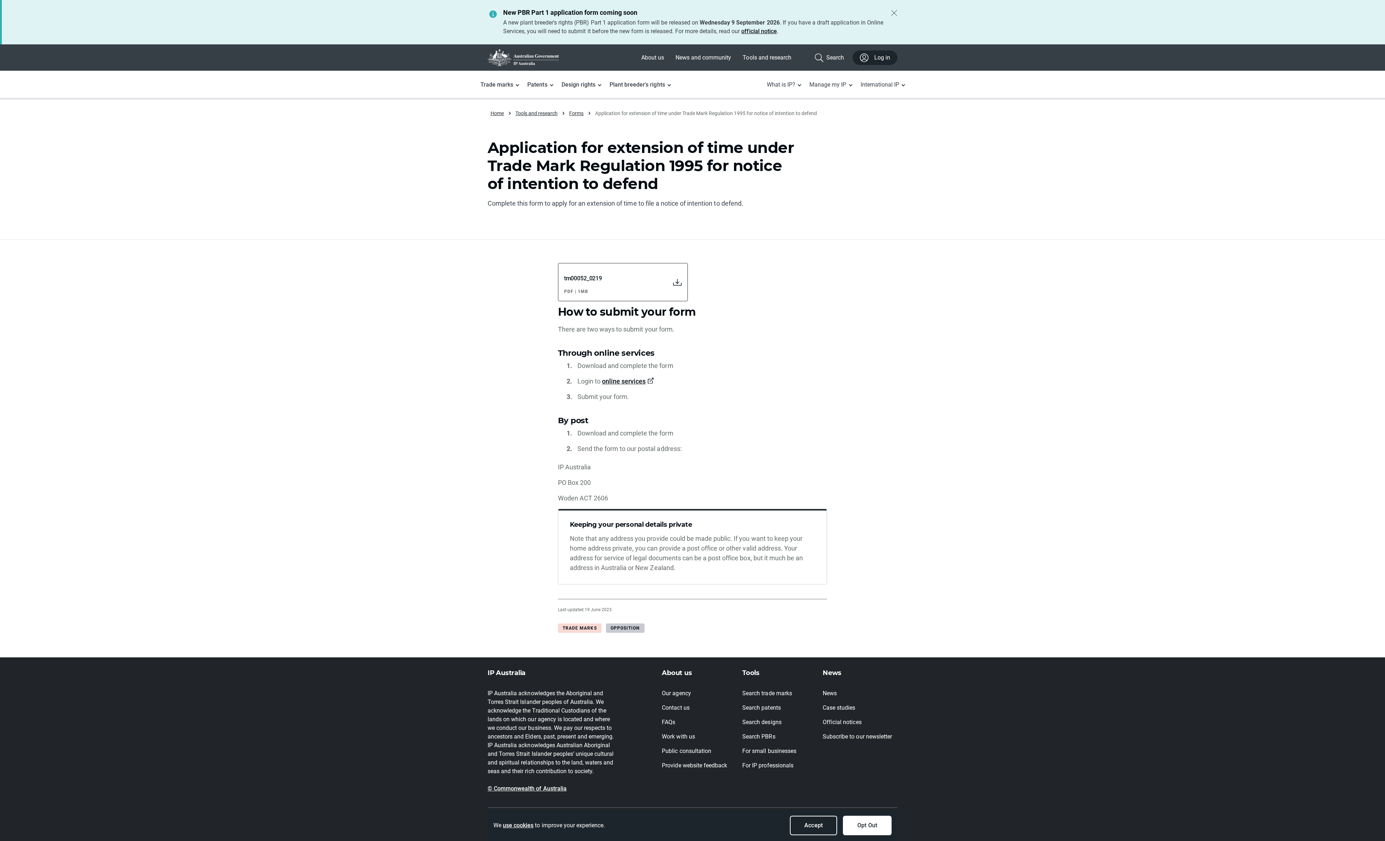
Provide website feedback (694, 765)
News (830, 693)
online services (624, 381)
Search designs (761, 722)
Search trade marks (767, 693)
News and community (703, 57)
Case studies (839, 707)
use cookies (518, 825)
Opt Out (867, 825)
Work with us (678, 736)
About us (652, 57)
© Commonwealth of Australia (527, 788)
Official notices (842, 722)
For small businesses (769, 751)
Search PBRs (758, 736)
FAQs (668, 722)
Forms (576, 113)
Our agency (676, 693)
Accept (813, 825)
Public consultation (686, 751)
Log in (882, 57)
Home (497, 113)
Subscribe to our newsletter (857, 736)
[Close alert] (894, 13)
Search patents (761, 707)
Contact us (675, 707)
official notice (759, 31)
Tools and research (767, 57)
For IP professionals (767, 765)
